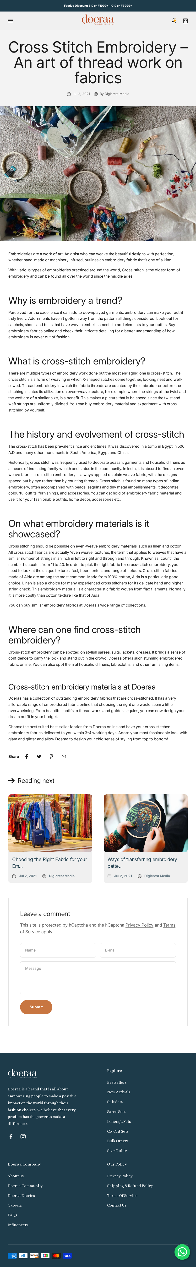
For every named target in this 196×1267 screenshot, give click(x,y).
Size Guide (117, 1151)
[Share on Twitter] (39, 756)
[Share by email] (64, 756)
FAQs (12, 1215)
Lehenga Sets (119, 1121)
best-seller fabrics (66, 726)
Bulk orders (117, 1141)
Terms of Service (122, 1195)
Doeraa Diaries (21, 1195)
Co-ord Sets (117, 1131)
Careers (15, 1205)
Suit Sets (115, 1102)
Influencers (18, 1225)
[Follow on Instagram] (23, 1136)
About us (16, 1176)
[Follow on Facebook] (11, 1136)
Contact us (116, 1205)
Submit (36, 1007)
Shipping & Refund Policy (130, 1186)
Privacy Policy (139, 925)
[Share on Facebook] (26, 756)
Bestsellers (116, 1082)
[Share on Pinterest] (51, 756)
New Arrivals (118, 1092)
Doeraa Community (25, 1186)
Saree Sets (116, 1111)
